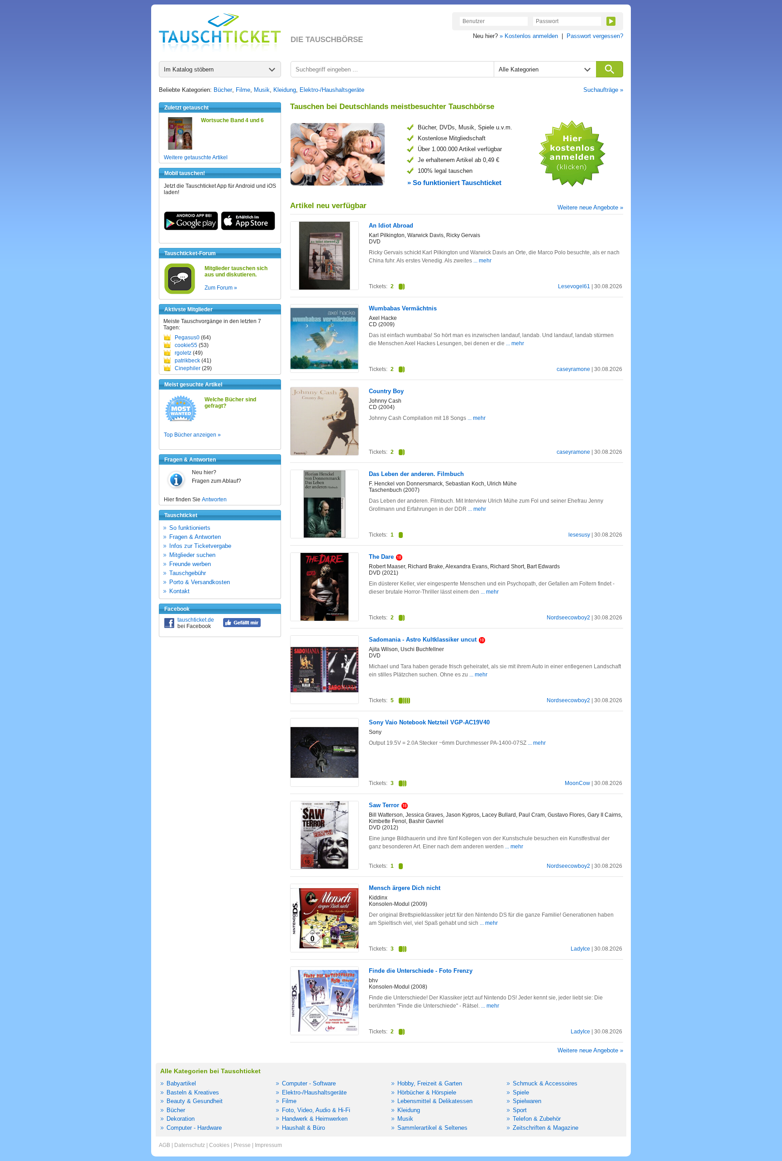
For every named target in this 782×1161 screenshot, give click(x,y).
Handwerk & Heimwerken (315, 1118)
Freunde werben (190, 564)
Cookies (219, 1145)
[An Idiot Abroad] (324, 288)
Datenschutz (189, 1145)
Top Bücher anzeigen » (192, 435)
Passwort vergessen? (595, 36)
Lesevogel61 (574, 286)
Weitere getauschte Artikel (196, 157)
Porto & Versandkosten (199, 582)
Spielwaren (527, 1101)
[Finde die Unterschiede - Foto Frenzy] (324, 1033)
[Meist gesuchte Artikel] (181, 421)
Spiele (521, 1092)
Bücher (223, 89)
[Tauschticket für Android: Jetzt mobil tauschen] (191, 228)
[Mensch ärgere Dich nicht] (324, 950)
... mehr (482, 260)
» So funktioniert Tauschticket (454, 182)
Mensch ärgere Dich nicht (404, 888)
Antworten (214, 499)
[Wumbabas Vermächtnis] (324, 370)
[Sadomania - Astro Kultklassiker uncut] (324, 702)
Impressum (268, 1145)
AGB (164, 1145)
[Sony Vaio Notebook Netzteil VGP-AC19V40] (324, 784)
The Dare (381, 556)
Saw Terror (384, 805)
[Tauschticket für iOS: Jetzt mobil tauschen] (248, 228)
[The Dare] (324, 619)
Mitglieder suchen (192, 555)
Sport (520, 1110)
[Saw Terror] (324, 867)
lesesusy (579, 535)
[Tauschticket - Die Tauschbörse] (220, 32)
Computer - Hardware (194, 1127)
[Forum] (180, 293)
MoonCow (577, 783)
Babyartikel (181, 1083)
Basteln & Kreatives (193, 1092)
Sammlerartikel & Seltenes (432, 1127)
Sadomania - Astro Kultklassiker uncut (423, 639)
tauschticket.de (195, 620)
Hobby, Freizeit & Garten (429, 1083)
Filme (243, 89)
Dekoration (181, 1118)
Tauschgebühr (187, 573)
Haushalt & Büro (303, 1127)
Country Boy (386, 391)
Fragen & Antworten (195, 536)
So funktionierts (189, 527)
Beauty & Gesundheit (195, 1101)
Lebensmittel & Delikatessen (434, 1101)
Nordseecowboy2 (568, 617)
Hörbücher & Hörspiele (426, 1092)
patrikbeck (187, 360)
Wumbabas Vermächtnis (403, 308)
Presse (242, 1145)
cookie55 (186, 345)
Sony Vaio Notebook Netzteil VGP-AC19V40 (429, 722)
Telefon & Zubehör (537, 1118)
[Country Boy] (324, 453)
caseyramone (573, 369)
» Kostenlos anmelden (529, 36)
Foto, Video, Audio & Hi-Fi (316, 1110)
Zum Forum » (221, 288)
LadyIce (580, 949)
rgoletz (183, 353)
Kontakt (179, 591)
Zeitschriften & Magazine (545, 1127)
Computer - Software (309, 1083)
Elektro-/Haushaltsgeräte (332, 89)
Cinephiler (187, 368)
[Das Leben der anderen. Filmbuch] (324, 536)
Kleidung (284, 89)
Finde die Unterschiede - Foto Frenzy (420, 970)
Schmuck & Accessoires (545, 1083)
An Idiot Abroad (391, 225)
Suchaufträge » (603, 89)
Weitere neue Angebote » (590, 207)
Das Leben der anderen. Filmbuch (416, 474)
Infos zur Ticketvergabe (200, 545)
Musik (262, 89)
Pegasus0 (187, 337)
